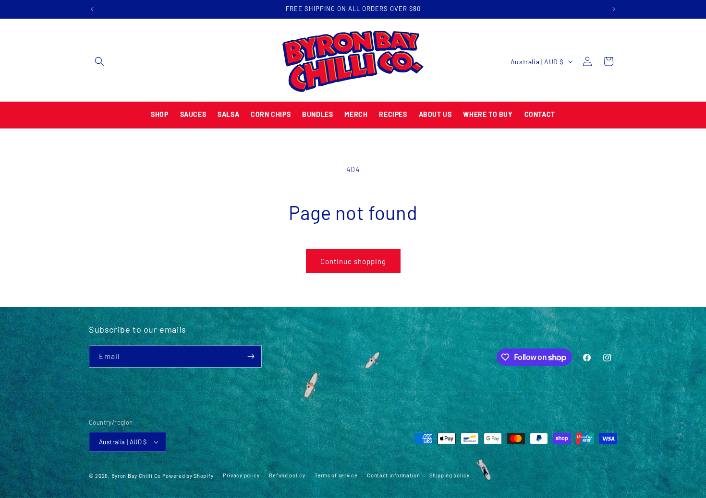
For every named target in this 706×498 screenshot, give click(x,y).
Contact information (393, 475)
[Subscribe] (250, 356)
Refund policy (287, 475)
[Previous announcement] (92, 9)
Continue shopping (353, 261)
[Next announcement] (613, 9)
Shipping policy (449, 475)
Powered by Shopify (188, 476)
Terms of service (336, 475)
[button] (99, 61)
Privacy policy (241, 475)
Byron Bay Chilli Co (136, 476)
